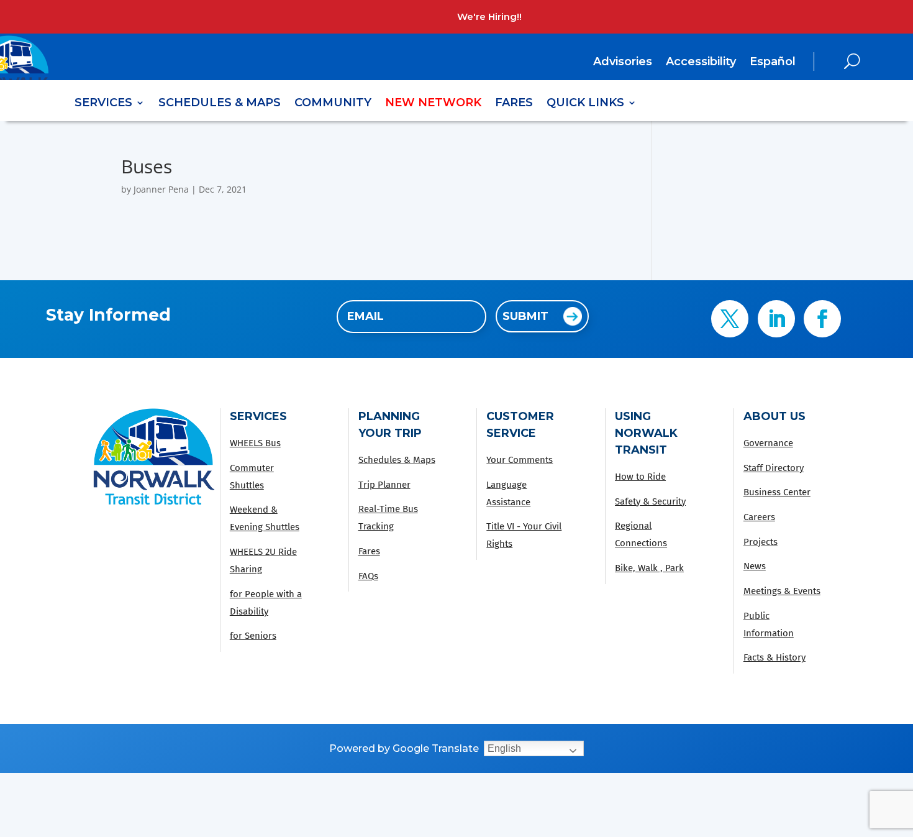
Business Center (777, 492)
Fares (514, 103)
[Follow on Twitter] (729, 318)
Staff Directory (773, 467)
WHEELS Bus (255, 443)
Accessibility (701, 62)
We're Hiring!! (489, 16)
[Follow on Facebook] (822, 318)
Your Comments (519, 459)
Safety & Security (650, 501)
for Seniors (253, 635)
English (504, 748)
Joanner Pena (161, 189)
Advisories (622, 62)
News (754, 566)
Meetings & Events (781, 591)
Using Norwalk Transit (646, 433)
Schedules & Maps (219, 103)
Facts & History (774, 657)
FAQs (368, 576)
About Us (774, 416)
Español (773, 61)
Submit (525, 316)
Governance (768, 443)
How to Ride (640, 476)
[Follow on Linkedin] (776, 318)
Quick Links (585, 103)
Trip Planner (384, 484)
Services (103, 103)
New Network (433, 103)
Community (332, 103)
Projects (760, 541)
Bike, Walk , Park (649, 568)
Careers (759, 517)
